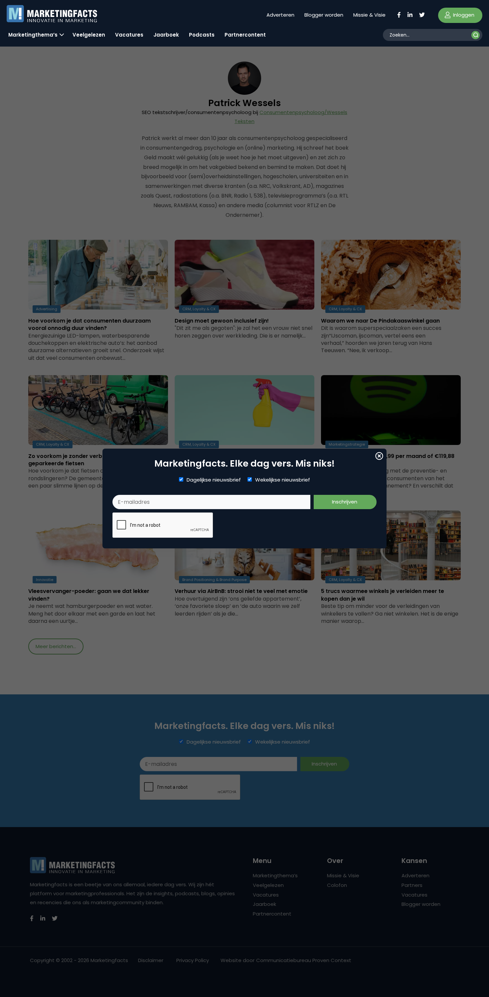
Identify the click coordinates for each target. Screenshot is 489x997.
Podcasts (202, 34)
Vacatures (129, 34)
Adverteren (280, 14)
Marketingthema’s (33, 34)
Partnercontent (245, 34)
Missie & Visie (369, 14)
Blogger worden (323, 14)
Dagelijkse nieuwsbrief (214, 480)
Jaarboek (166, 34)
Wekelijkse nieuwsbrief (282, 480)
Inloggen (463, 14)
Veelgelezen (89, 34)
